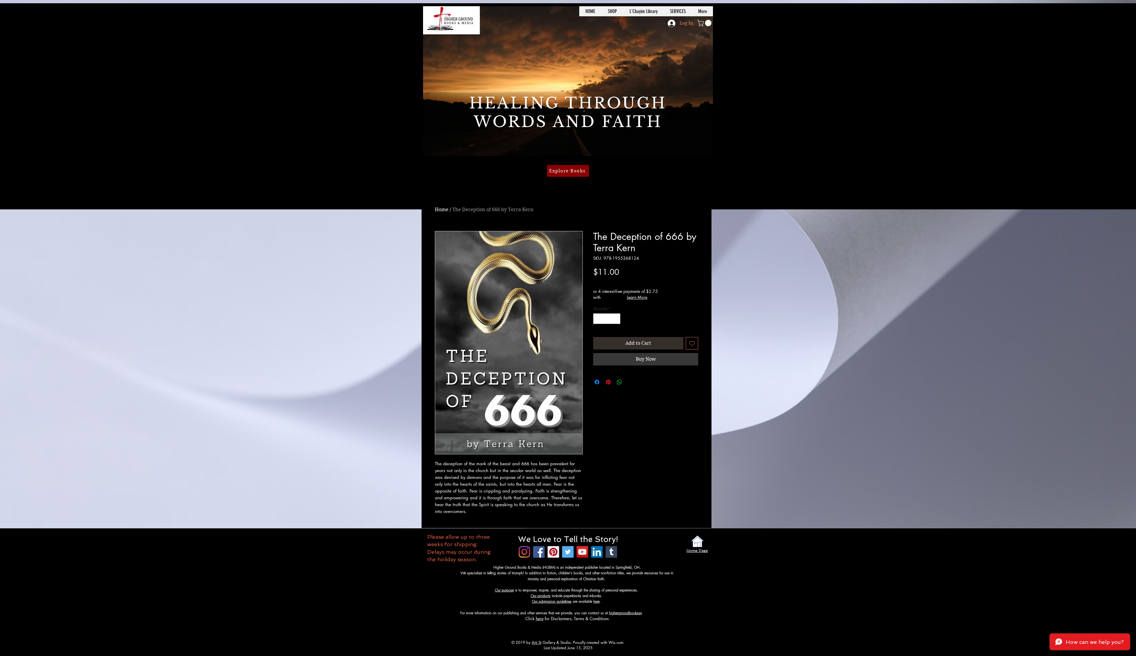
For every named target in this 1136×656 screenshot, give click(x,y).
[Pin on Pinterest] (608, 382)
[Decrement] (597, 319)
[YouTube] (582, 552)
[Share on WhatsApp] (619, 382)
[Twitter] (568, 552)
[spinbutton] (607, 319)
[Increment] (616, 319)
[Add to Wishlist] (692, 343)
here (596, 601)
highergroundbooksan (625, 612)
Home (441, 209)
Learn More (637, 297)
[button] (705, 23)
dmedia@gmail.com (657, 612)
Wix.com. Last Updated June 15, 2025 (584, 645)
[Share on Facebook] (597, 382)
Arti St (536, 642)
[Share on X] (630, 382)
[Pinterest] (553, 552)
